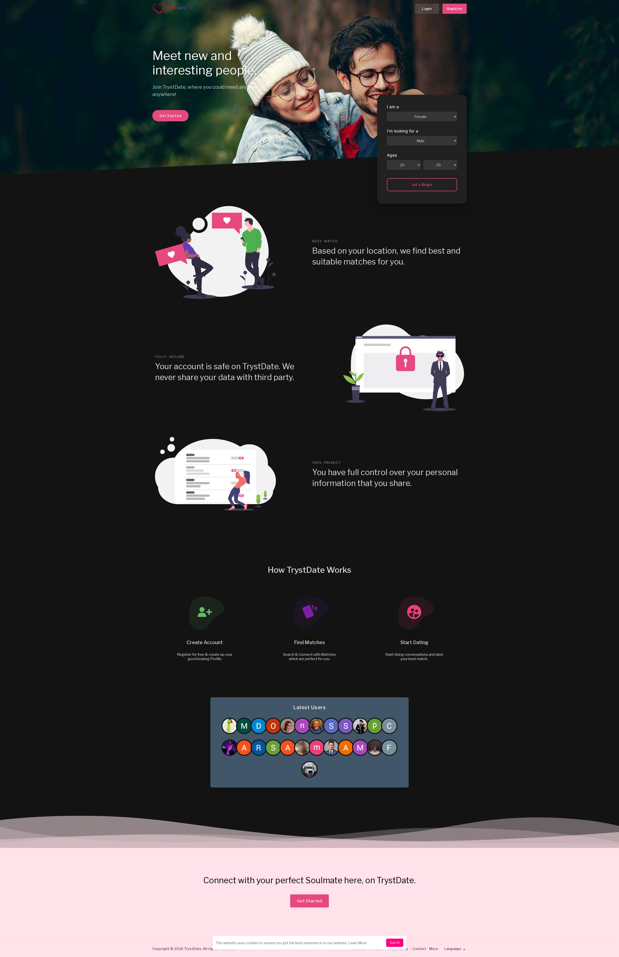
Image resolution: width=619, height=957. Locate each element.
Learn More (357, 943)
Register (455, 9)
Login (427, 9)
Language (453, 949)
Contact (419, 949)
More (434, 949)
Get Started (170, 116)
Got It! (395, 943)
